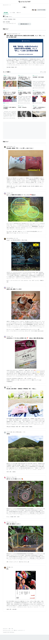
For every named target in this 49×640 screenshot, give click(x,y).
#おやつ (41, 186)
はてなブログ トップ (7, 4)
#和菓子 (23, 426)
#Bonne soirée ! (41, 330)
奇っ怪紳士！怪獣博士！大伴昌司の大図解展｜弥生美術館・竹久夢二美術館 (24, 93)
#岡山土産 (9, 426)
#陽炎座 (12, 67)
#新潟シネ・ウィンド (22, 231)
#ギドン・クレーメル (11, 280)
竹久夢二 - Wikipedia (22, 107)
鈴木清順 (8, 21)
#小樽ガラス (17, 329)
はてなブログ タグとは (6, 630)
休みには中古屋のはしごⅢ (11, 238)
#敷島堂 (8, 186)
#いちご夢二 (15, 186)
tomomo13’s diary (9, 146)
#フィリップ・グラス (19, 280)
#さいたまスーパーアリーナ (31, 329)
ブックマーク (6, 75)
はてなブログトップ (21, 630)
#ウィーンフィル (25, 232)
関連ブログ (19, 12)
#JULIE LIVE (23, 329)
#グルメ (8, 187)
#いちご (8, 516)
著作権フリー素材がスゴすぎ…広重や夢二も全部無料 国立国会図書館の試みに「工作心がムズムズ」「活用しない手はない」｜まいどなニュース (10, 78)
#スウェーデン (28, 330)
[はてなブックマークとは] (10, 72)
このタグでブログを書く (41, 9)
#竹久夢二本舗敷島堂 (35, 186)
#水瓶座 (11, 516)
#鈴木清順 (9, 67)
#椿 (20, 561)
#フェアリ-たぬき (13, 232)
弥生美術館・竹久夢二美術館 (38, 77)
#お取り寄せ (12, 187)
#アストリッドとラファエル (19, 330)
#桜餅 (17, 426)
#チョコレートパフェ (11, 329)
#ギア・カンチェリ (35, 280)
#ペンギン (19, 232)
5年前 (15, 477)
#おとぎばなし (9, 231)
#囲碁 (8, 232)
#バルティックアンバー (14, 561)
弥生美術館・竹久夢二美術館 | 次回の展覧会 (10, 108)
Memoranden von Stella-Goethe (12, 33)
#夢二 (16, 67)
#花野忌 (14, 471)
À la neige (8, 287)
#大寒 (18, 516)
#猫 (13, 231)
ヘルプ (12, 630)
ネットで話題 (12, 12)
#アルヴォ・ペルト (27, 280)
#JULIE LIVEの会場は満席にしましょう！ (34, 231)
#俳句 (8, 471)
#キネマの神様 (34, 330)
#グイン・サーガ (10, 330)
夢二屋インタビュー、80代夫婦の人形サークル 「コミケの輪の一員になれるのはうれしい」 (10, 93)
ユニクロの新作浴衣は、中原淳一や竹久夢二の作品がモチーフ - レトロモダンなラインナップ (39, 93)
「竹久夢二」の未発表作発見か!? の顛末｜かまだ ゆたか (39, 108)
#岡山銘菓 (24, 186)
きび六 (8, 386)
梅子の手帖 (8, 567)
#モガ (22, 561)
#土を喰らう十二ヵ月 (31, 378)
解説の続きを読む (24, 23)
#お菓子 (20, 186)
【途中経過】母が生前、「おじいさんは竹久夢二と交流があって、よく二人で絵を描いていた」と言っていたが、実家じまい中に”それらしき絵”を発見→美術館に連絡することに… (24, 78)
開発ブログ (16, 630)
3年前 (19, 33)
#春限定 (30, 426)
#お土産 (28, 186)
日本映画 (10, 19)
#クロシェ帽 (26, 561)
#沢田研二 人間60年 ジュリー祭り (13, 379)
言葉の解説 (6, 12)
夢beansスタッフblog (10, 477)
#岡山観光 (13, 426)
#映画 (8, 609)
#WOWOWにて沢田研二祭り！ (18, 378)
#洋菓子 (27, 426)
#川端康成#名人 (10, 381)
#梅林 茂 (41, 280)
